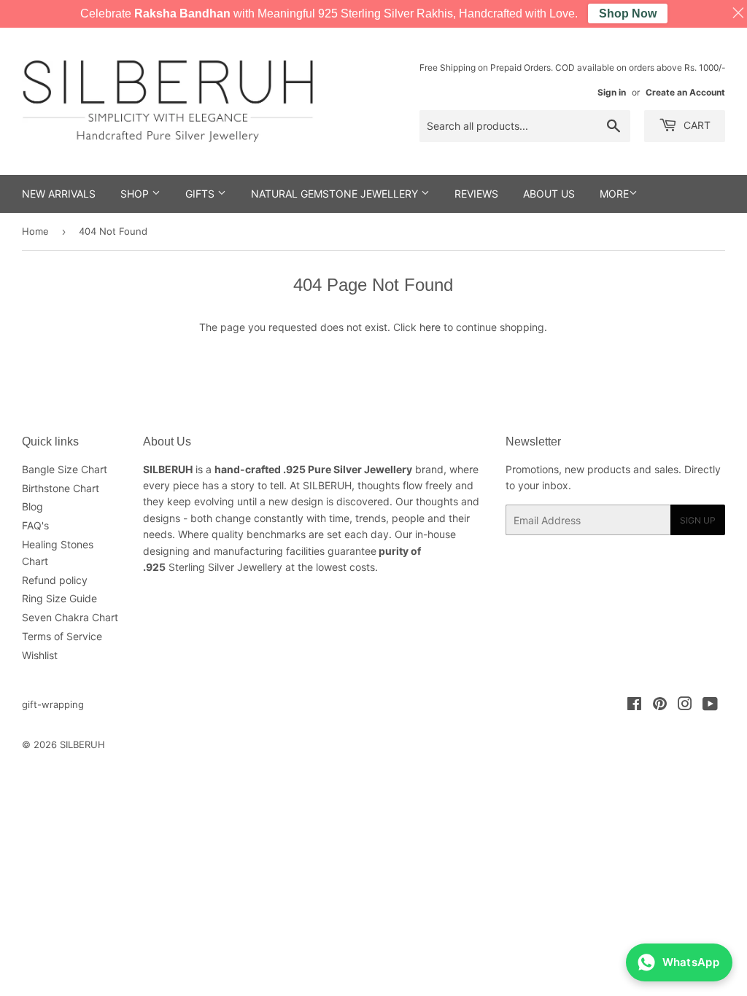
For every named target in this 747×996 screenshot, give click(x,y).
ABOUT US (549, 193)
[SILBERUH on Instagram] (685, 705)
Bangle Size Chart (64, 469)
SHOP (136, 193)
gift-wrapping (53, 704)
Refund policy (55, 580)
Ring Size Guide (59, 598)
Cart (696, 125)
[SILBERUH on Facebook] (634, 705)
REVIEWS (476, 193)
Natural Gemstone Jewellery (336, 193)
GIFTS (201, 193)
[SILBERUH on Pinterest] (659, 705)
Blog (32, 506)
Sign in (611, 92)
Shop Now (628, 13)
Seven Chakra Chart (70, 617)
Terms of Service (62, 636)
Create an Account (685, 92)
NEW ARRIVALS (59, 193)
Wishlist (40, 655)
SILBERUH (82, 744)
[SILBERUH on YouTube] (710, 705)
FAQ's (35, 525)
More (614, 193)
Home (35, 231)
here (430, 327)
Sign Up (698, 520)
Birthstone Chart (60, 488)
